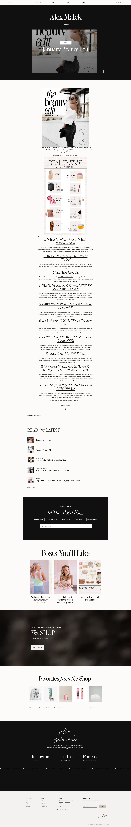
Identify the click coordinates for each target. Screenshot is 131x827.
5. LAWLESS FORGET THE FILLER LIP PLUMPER (65, 305)
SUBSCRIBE (67, 802)
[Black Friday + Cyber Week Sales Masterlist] (31, 470)
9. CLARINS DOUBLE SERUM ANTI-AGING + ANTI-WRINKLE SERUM (65, 368)
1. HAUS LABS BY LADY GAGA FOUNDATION (65, 241)
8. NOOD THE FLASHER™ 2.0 (65, 353)
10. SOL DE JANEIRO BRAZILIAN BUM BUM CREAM (65, 387)
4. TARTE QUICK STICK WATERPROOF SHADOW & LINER (66, 287)
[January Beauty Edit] (31, 449)
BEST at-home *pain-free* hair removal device (54, 358)
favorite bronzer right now (52, 347)
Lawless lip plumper (64, 312)
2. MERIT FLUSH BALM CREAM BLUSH (65, 257)
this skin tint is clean (44, 331)
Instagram (66, 400)
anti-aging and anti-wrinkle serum (73, 374)
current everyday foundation (51, 247)
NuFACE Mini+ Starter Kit (65, 277)
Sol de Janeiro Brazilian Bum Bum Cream (55, 393)
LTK (72, 400)
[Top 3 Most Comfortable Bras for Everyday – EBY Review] (31, 480)
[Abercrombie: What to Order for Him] (31, 460)
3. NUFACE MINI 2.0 (65, 272)
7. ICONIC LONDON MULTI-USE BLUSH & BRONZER (65, 339)
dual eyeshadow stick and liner (58, 293)
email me (65, 800)
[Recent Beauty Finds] (30, 440)
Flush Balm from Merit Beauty (65, 264)
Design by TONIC (106, 824)
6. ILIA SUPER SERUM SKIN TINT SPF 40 (65, 322)
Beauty (65, 42)
